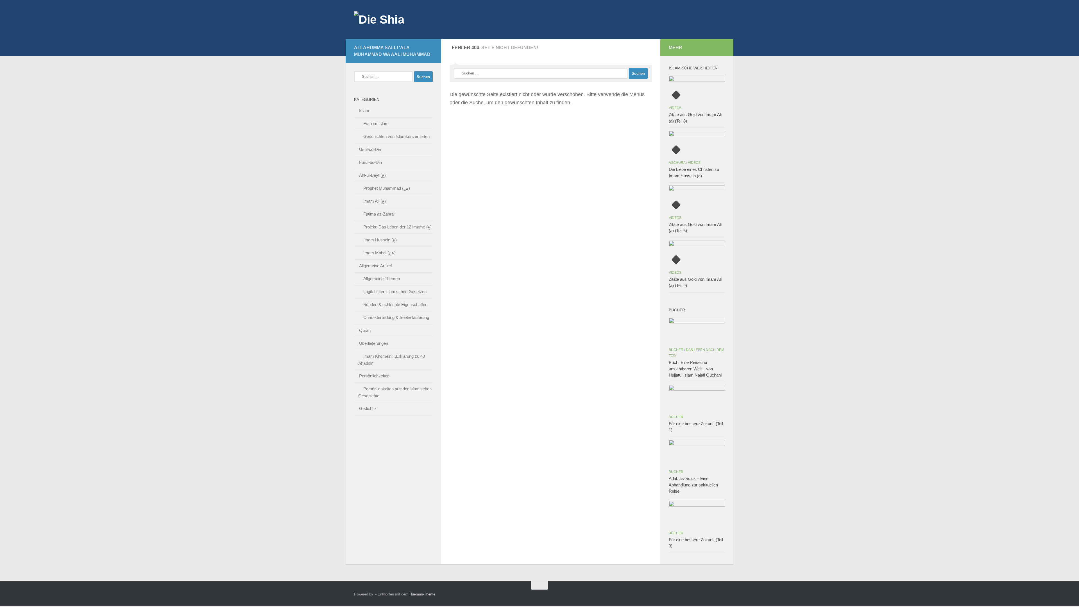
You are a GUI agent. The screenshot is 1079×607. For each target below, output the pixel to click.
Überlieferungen (373, 343)
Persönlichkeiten (374, 375)
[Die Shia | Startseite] (379, 19)
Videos (675, 108)
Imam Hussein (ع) (380, 239)
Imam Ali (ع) (374, 201)
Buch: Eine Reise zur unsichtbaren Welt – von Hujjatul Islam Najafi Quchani (695, 368)
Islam (364, 110)
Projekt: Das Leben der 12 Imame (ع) (397, 227)
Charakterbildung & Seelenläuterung (396, 317)
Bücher (676, 350)
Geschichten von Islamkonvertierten (396, 136)
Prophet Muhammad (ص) (386, 188)
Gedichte (367, 408)
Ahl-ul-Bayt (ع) (372, 175)
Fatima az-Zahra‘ (379, 214)
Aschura (677, 163)
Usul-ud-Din (370, 149)
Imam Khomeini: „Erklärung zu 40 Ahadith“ (391, 360)
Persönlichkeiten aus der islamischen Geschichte (395, 392)
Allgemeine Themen (381, 278)
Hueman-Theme (422, 594)
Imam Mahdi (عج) (379, 252)
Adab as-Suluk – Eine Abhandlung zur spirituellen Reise (693, 484)
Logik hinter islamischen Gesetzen (395, 291)
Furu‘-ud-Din (370, 162)
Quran (365, 330)
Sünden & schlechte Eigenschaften (395, 304)
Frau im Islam (376, 123)
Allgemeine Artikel (375, 265)
